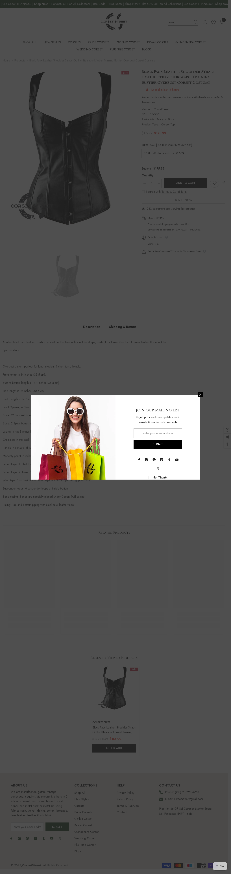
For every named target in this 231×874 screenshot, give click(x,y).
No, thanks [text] (160, 478)
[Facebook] (139, 459)
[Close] (200, 394)
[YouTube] (177, 459)
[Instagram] (146, 459)
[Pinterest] (154, 459)
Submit (158, 444)
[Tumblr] (169, 459)
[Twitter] (158, 468)
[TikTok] (161, 459)
